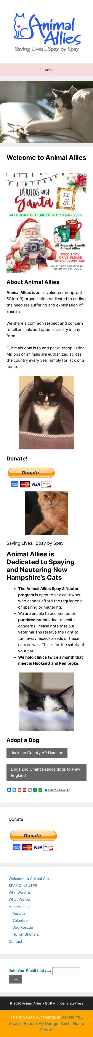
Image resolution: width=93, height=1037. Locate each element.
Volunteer (20, 920)
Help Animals (20, 906)
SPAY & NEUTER (23, 885)
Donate (18, 913)
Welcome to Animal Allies (30, 879)
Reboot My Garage (41, 1023)
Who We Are (19, 892)
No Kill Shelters (25, 934)
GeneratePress (71, 1003)
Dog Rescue (22, 927)
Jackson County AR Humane (37, 752)
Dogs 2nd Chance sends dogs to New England (45, 772)
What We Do (19, 899)
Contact (15, 941)
